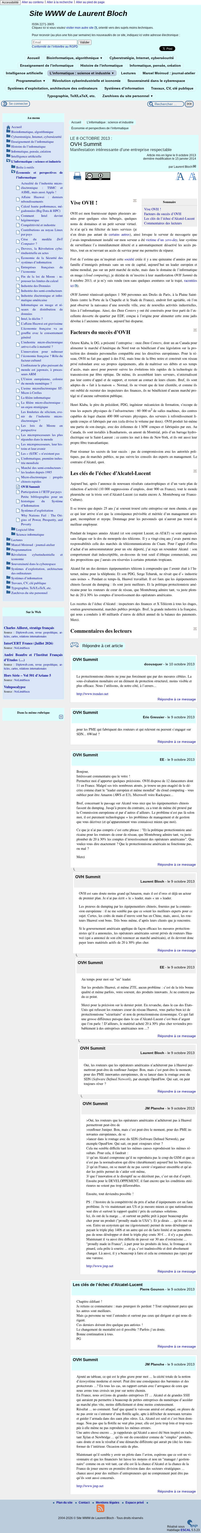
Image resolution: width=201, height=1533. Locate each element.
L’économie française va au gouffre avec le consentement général (42, 332)
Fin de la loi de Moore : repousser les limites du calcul (42, 278)
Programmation (31, 81)
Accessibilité (10, 2)
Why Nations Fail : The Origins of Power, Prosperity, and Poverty (42, 519)
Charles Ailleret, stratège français (29, 627)
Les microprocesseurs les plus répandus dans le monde (42, 437)
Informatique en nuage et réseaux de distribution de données (42, 309)
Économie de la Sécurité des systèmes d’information (42, 260)
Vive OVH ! (152, 209)
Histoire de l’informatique (101, 65)
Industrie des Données (35, 285)
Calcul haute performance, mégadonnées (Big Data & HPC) (42, 208)
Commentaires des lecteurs (163, 223)
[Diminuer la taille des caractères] (192, 179)
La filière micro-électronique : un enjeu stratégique (42, 404)
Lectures (128, 73)
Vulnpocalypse (14, 686)
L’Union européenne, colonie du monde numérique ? (42, 381)
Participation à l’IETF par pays (41, 492)
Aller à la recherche (60, 2)
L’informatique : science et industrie (82, 73)
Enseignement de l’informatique (47, 65)
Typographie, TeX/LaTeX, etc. (71, 96)
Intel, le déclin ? (32, 318)
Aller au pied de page (90, 2)
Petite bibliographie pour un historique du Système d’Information (42, 501)
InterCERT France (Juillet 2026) (28, 643)
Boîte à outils (25, 167)
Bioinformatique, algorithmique (75, 58)
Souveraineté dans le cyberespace (156, 81)
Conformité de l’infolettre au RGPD (55, 46)
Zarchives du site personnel (127, 96)
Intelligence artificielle (24, 73)
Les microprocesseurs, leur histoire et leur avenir (42, 446)
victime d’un (161, 239)
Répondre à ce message (177, 699)
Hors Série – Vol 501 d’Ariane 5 (27, 675)
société (129, 259)
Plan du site (64, 1502)
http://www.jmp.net (99, 1265)
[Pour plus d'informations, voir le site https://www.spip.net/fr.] (192, 1526)
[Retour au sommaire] (135, 201)
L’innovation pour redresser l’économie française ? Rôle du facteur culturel (42, 355)
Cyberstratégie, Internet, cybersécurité (142, 58)
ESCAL (186, 1530)
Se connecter (18, 103)
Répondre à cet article (102, 646)
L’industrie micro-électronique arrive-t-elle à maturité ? (42, 344)
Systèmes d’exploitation (37, 510)
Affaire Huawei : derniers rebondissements (42, 199)
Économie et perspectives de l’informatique (100, 128)
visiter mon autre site (80, 27)
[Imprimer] (77, 179)
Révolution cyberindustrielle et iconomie (86, 81)
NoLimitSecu (22, 648)
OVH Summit (30, 486)
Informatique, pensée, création (155, 65)
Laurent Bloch (183, 166)
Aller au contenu (33, 2)
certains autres (119, 234)
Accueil (33, 58)
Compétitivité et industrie (38, 225)
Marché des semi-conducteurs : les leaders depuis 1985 (42, 469)
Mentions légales (108, 1502)
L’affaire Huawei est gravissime (42, 323)
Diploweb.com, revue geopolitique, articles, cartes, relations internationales (33, 634)
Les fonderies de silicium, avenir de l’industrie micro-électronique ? (42, 416)
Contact (84, 1502)
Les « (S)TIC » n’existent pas (40, 453)
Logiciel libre (25, 529)
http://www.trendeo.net (92, 693)
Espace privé (135, 1502)
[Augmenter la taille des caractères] (180, 179)
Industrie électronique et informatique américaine (42, 297)
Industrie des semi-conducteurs (41, 290)
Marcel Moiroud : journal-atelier (169, 73)
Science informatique (30, 534)
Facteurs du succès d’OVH (162, 213)
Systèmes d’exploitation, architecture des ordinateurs (53, 88)
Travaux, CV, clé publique (172, 88)
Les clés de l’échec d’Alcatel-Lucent (169, 218)
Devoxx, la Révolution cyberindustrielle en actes (42, 250)
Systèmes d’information (124, 88)
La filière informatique (35, 397)
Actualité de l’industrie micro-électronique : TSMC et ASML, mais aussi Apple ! (42, 187)
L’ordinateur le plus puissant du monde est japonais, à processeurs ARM (42, 369)
